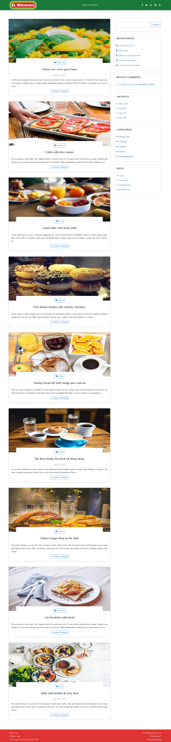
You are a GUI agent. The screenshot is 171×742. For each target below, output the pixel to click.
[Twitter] (146, 5)
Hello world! (123, 51)
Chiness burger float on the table (59, 538)
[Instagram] (151, 5)
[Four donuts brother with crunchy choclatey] (59, 279)
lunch (61, 221)
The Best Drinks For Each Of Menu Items (59, 458)
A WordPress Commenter (128, 85)
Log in (121, 176)
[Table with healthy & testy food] (59, 665)
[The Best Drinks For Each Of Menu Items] (59, 430)
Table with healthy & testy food (59, 693)
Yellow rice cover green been (59, 69)
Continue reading (58, 91)
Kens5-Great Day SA (126, 46)
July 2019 (122, 113)
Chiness (61, 300)
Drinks (61, 376)
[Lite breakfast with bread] (59, 589)
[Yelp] (160, 5)
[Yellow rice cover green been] (59, 41)
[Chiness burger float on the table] (59, 510)
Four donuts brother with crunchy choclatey (59, 307)
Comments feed (125, 185)
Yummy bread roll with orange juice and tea (59, 383)
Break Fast (61, 63)
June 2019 (123, 118)
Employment (90, 5)
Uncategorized (126, 156)
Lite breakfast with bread (59, 617)
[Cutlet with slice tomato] (59, 124)
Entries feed (123, 180)
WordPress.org (124, 190)
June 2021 (123, 108)
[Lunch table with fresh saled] (59, 200)
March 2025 (123, 104)
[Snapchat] (155, 5)
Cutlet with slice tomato (59, 152)
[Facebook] (142, 5)
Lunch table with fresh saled (59, 228)
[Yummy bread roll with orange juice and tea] (59, 354)
